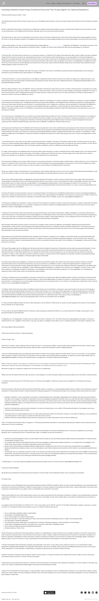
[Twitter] (85, 592)
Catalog (53, 3)
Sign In (84, 3)
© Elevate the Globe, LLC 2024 (9, 592)
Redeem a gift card (6, 599)
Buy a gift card (15, 599)
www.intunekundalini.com (56, 45)
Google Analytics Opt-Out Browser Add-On (36, 187)
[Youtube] (93, 592)
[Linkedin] (96, 592)
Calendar (58, 3)
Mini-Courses (66, 3)
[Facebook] (82, 592)
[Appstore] (49, 592)
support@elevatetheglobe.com (10, 49)
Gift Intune (76, 3)
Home (48, 3)
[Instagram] (89, 592)
